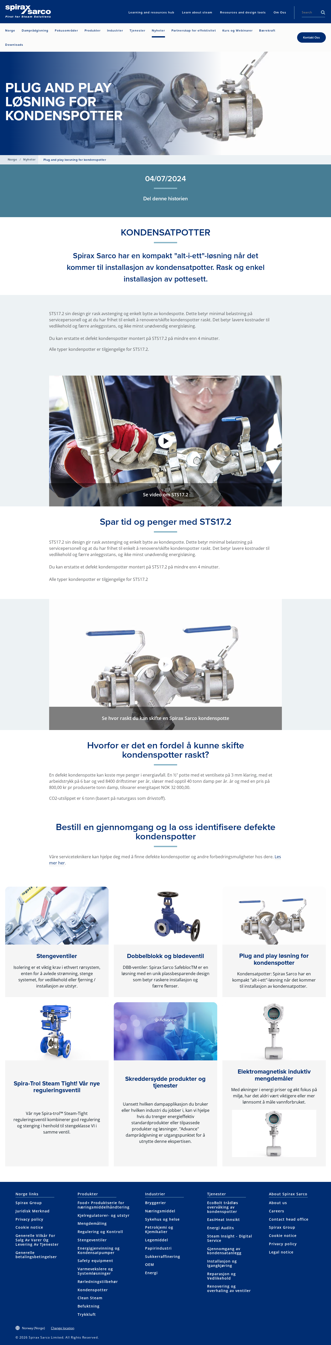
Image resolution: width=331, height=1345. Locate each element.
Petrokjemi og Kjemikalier (159, 1229)
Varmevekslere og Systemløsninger (95, 1271)
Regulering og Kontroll (100, 1231)
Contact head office (289, 1219)
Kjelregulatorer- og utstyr (104, 1215)
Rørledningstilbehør (98, 1281)
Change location (62, 1328)
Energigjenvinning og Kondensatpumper (99, 1250)
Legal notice (281, 1252)
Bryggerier (155, 1202)
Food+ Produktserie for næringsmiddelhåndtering (104, 1205)
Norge (12, 159)
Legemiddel (156, 1239)
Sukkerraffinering (162, 1256)
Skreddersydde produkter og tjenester (165, 1082)
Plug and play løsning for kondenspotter (274, 959)
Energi (151, 1272)
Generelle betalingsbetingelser (36, 1254)
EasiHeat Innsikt (223, 1219)
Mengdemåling (92, 1223)
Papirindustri (158, 1248)
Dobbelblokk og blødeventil (165, 955)
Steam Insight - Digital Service (229, 1238)
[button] (165, 441)
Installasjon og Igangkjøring (222, 1263)
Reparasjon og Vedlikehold (221, 1276)
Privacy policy (29, 1219)
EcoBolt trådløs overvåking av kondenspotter (222, 1207)
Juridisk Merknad (33, 1211)
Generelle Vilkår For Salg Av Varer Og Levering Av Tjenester (37, 1240)
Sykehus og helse (162, 1219)
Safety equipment (95, 1260)
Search (323, 12)
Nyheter (29, 159)
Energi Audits (220, 1227)
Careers (276, 1211)
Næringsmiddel (160, 1211)
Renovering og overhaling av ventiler (229, 1288)
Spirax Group (29, 1202)
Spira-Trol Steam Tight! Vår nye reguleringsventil (57, 1087)
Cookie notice (29, 1227)
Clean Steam (90, 1297)
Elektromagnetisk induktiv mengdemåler (274, 1075)
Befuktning (89, 1306)
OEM (149, 1264)
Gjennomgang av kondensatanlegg (224, 1251)
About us (278, 1202)
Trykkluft (87, 1314)
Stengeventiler (56, 955)
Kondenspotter (93, 1289)
